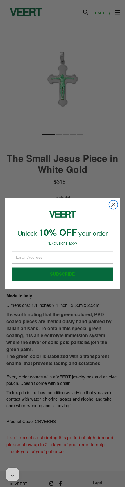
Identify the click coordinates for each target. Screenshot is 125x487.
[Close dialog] (113, 204)
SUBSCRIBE (62, 274)
